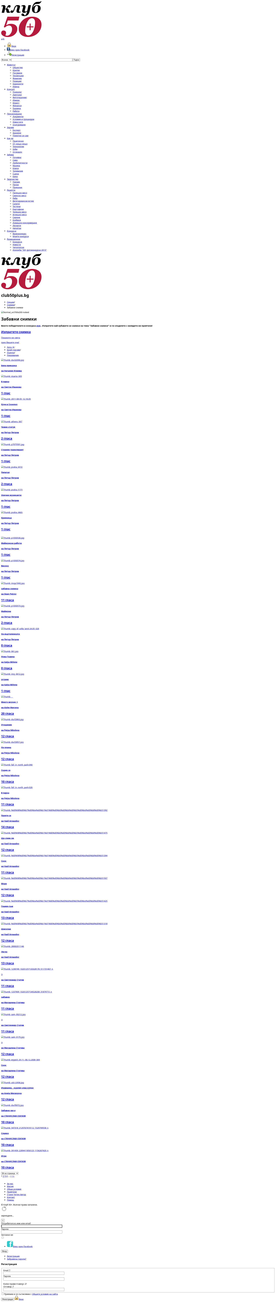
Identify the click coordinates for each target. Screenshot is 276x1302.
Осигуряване (19, 124)
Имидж (16, 100)
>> (13, 1176)
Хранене (17, 133)
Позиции (17, 81)
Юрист (16, 103)
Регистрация (18, 55)
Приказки (17, 187)
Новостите (18, 122)
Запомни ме (7, 1234)
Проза (16, 184)
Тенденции (18, 75)
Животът (11, 64)
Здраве (10, 127)
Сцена (16, 173)
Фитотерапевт (20, 97)
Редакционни (13, 239)
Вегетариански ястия (23, 201)
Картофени (18, 209)
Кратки (16, 70)
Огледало (17, 152)
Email (6, 1270)
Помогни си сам (20, 135)
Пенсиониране (14, 113)
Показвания (13, 355)
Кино (15, 176)
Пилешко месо (20, 192)
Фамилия (17, 78)
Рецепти (11, 190)
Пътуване (17, 73)
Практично (18, 141)
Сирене (16, 217)
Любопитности (20, 162)
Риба (15, 198)
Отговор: (8, 1286)
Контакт (11, 1197)
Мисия (10, 1186)
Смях (15, 160)
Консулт (11, 89)
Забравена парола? (16, 1259)
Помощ (10, 1200)
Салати (16, 203)
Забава (10, 154)
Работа (16, 111)
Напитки (17, 228)
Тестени (17, 206)
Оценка (10, 352)
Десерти (17, 225)
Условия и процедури (23, 119)
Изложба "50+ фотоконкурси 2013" (30, 250)
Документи (18, 116)
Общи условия (14, 1189)
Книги (16, 168)
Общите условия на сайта (45, 1294)
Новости (17, 244)
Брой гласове (13, 349)
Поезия (16, 182)
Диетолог (17, 94)
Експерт (17, 130)
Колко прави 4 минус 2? (15, 1283)
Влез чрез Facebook (19, 49)
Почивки (17, 157)
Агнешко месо (20, 214)
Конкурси (11, 231)
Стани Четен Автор (16, 1194)
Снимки (11, 304)
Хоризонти (18, 83)
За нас (10, 1183)
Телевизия (18, 171)
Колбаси (17, 220)
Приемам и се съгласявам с (31, 1294)
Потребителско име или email (16, 1223)
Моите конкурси (21, 236)
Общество (18, 67)
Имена (16, 86)
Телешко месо (19, 212)
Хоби (15, 149)
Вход (14, 46)
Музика (16, 165)
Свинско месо (19, 195)
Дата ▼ (10, 347)
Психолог (17, 92)
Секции (10, 302)
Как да (10, 138)
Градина (17, 108)
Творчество (12, 179)
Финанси (17, 105)
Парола (4, 1229)
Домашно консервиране (25, 222)
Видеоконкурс (19, 233)
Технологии (18, 146)
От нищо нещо (20, 143)
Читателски (18, 247)
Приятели (12, 1191)
